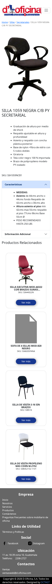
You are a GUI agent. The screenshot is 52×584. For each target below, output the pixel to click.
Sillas (12, 22)
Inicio (5, 499)
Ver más (26, 302)
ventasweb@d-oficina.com (16, 573)
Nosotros (7, 503)
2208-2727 (20, 558)
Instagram (39, 543)
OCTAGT (45, 582)
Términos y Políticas (13, 531)
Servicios (7, 506)
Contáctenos (9, 513)
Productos (8, 510)
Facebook (13, 543)
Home (5, 22)
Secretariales (23, 22)
